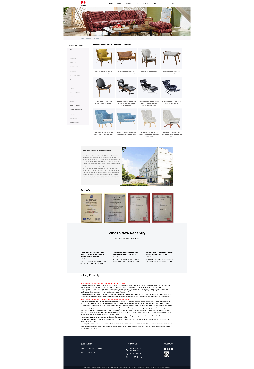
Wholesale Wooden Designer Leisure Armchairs (94, 176)
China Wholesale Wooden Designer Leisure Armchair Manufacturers (153, 367)
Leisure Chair (73, 58)
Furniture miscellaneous (76, 110)
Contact (146, 3)
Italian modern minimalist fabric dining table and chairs (105, 283)
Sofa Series (72, 88)
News (137, 3)
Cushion (72, 101)
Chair (91, 38)
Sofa (71, 80)
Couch (71, 84)
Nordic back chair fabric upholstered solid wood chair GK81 (171, 135)
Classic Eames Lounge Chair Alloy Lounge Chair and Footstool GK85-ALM (149, 103)
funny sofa (72, 97)
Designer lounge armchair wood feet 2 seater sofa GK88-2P (126, 135)
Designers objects (74, 118)
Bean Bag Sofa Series (75, 105)
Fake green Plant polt (75, 114)
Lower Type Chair (74, 67)
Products (91, 349)
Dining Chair (73, 62)
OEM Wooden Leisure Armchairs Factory (92, 165)
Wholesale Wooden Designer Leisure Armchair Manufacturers (103, 163)
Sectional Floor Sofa (75, 92)
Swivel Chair (73, 71)
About (119, 3)
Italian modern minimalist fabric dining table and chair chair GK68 (149, 135)
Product (128, 3)
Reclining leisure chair (75, 54)
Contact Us (92, 353)
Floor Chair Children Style (76, 75)
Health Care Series (74, 122)
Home (111, 3)
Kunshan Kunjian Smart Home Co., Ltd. (102, 155)
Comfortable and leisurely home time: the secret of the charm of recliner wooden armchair (92, 254)
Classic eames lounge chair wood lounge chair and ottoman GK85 (126, 103)
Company (99, 349)
